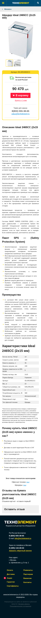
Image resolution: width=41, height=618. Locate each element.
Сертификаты (13, 586)
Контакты (27, 582)
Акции (9, 578)
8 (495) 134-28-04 (16, 548)
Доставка (11, 574)
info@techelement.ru (23, 538)
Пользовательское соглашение (20, 606)
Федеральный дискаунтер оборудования (20, 526)
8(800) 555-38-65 (20, 111)
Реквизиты (28, 570)
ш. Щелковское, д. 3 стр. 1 (19, 563)
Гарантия (11, 582)
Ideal (27, 482)
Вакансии (27, 578)
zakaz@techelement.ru (20, 114)
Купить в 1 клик (21, 100)
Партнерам (28, 574)
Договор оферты (24, 604)
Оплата (10, 570)
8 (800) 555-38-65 (16, 536)
